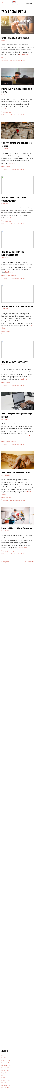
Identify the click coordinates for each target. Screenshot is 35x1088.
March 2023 (4, 1078)
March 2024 (4, 1058)
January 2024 (5, 1063)
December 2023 (6, 1065)
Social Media (14, 60)
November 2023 (6, 1068)
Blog (4, 58)
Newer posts (29, 562)
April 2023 (4, 1075)
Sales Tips (8, 112)
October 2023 (5, 1070)
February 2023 (5, 1080)
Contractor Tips (7, 60)
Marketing (8, 58)
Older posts (5, 562)
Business (8, 166)
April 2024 (4, 1055)
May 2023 (4, 1073)
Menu (30, 3)
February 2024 (5, 1060)
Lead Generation (10, 551)
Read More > (23, 54)
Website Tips (21, 60)
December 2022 (6, 1085)
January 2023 (5, 1083)
